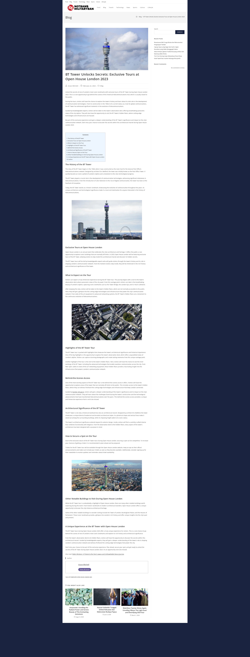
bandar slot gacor (78, 392)
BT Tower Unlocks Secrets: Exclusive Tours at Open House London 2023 (164, 17)
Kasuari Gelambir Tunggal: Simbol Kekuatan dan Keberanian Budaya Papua (107, 609)
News (88, 2)
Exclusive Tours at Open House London (79, 141)
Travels (75, 2)
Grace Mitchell (73, 86)
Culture (98, 2)
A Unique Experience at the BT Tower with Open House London (85, 157)
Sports (93, 2)
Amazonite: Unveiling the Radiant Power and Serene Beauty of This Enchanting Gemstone (79, 611)
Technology (82, 2)
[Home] (136, 17)
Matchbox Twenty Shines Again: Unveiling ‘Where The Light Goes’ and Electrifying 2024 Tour (135, 610)
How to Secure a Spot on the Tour (77, 152)
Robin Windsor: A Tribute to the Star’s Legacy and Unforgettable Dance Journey (98, 554)
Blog (71, 2)
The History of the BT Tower (75, 138)
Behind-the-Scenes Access (75, 148)
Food (66, 2)
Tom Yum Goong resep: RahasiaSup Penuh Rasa (168, 56)
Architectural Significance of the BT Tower (79, 150)
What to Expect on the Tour (75, 143)
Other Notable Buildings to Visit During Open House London (85, 155)
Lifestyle (104, 2)
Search (156, 29)
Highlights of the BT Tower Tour (76, 145)
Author (70, 159)
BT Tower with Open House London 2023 (80, 577)
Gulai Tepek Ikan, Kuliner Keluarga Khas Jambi (167, 58)
